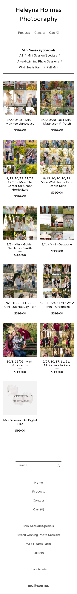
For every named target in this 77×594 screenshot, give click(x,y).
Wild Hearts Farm (30, 67)
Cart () (54, 32)
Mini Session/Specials (42, 55)
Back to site (38, 569)
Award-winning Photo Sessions (38, 61)
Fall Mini (52, 67)
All (21, 55)
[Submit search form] (58, 465)
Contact (39, 32)
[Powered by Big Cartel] (38, 585)
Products (24, 32)
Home (38, 483)
